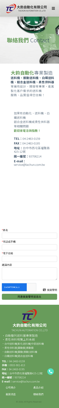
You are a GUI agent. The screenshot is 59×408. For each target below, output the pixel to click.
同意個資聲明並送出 (29, 296)
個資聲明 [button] (52, 289)
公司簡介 (11, 387)
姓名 (5, 230)
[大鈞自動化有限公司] (26, 8)
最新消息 (11, 394)
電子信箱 (8, 253)
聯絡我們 (38, 394)
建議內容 (7, 264)
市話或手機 (9, 241)
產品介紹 (38, 387)
